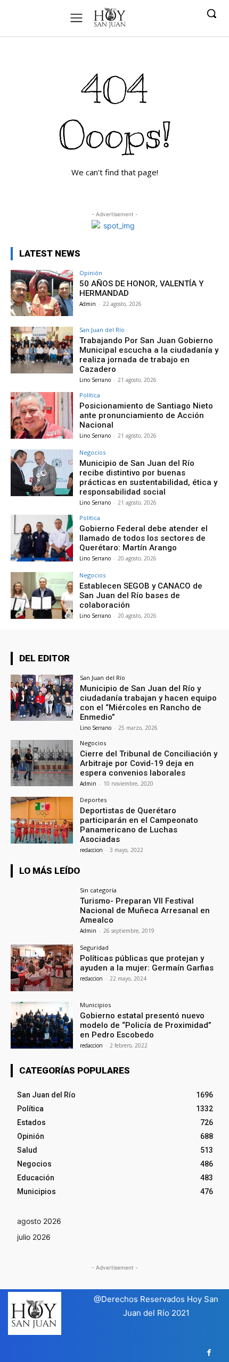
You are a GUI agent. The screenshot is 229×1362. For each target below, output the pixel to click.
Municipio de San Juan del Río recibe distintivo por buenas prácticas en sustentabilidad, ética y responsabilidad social (148, 477)
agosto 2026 (39, 1220)
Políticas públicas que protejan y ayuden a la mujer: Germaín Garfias (147, 963)
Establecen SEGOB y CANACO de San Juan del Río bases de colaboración (140, 595)
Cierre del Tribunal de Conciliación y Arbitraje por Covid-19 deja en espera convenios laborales (148, 763)
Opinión (90, 273)
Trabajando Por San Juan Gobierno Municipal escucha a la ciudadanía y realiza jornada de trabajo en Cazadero (148, 355)
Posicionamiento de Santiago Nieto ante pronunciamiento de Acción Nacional (146, 415)
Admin (87, 304)
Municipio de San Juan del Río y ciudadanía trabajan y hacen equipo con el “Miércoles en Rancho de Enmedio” (148, 703)
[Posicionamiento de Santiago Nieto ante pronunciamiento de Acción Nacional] (42, 415)
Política (89, 395)
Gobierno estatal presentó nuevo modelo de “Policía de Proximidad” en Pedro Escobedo (145, 1025)
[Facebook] (209, 1352)
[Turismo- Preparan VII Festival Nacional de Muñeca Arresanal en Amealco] (42, 910)
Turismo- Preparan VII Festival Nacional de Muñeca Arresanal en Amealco (145, 910)
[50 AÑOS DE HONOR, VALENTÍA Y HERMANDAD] (42, 293)
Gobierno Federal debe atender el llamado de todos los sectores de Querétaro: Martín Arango (143, 538)
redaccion (91, 850)
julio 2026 (34, 1236)
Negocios (92, 452)
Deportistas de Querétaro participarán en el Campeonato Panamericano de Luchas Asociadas (139, 825)
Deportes (93, 800)
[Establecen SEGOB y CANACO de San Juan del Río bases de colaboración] (42, 595)
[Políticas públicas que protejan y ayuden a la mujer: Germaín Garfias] (42, 967)
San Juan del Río (102, 330)
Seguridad (94, 947)
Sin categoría (98, 890)
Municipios (95, 1005)
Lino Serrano (95, 380)
